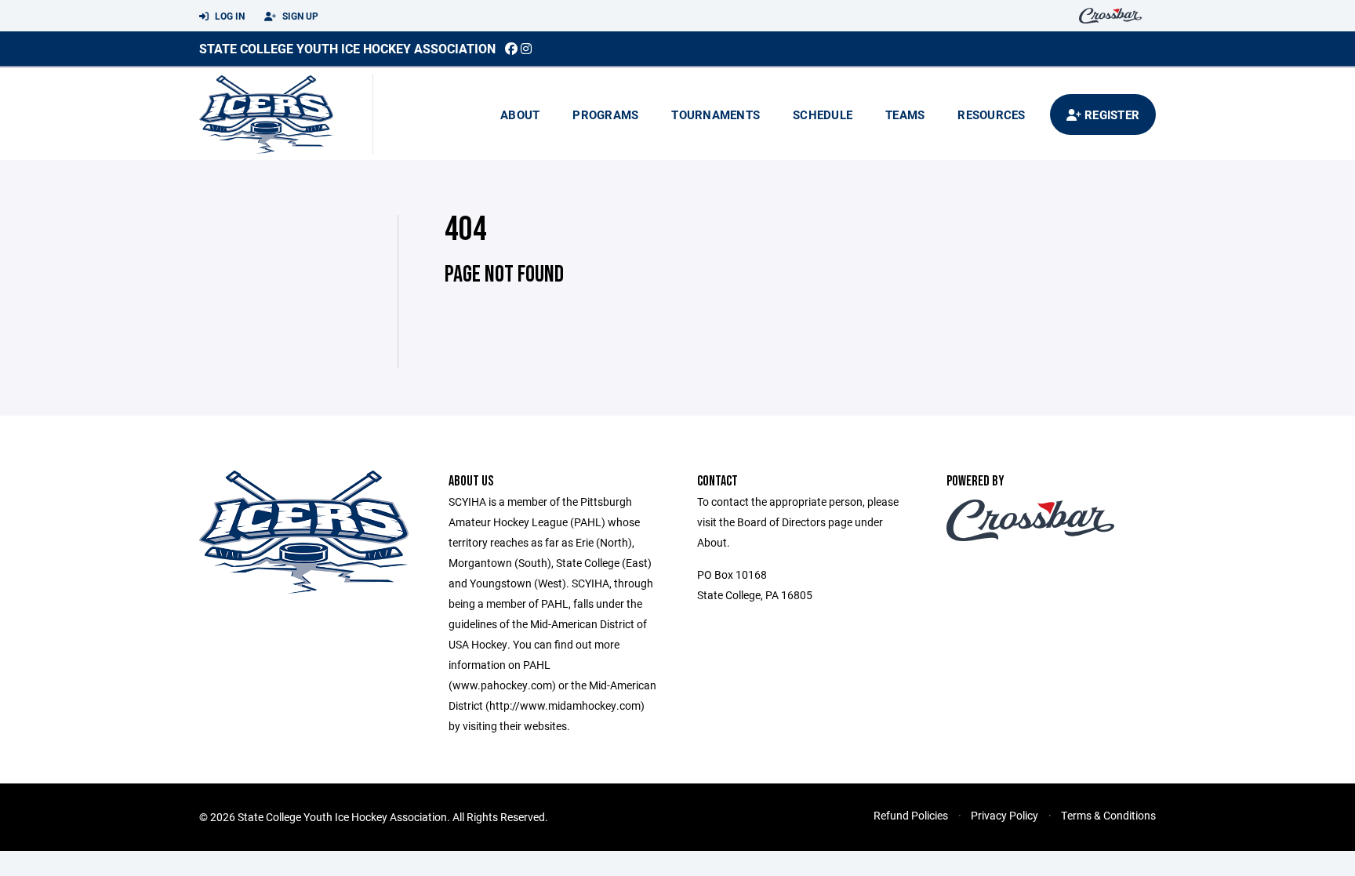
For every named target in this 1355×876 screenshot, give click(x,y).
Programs (605, 114)
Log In (229, 15)
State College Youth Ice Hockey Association (347, 48)
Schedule (822, 114)
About (519, 114)
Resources (991, 114)
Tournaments (715, 114)
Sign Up (299, 15)
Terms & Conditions (1108, 815)
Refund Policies (911, 815)
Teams (905, 114)
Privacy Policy (1004, 815)
